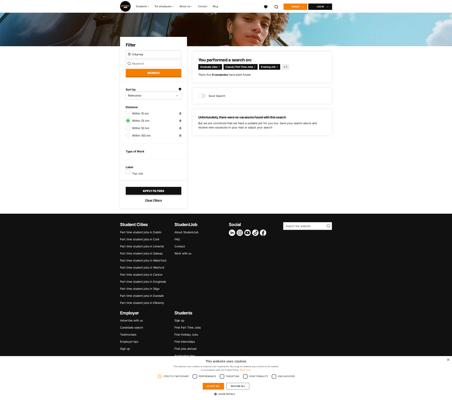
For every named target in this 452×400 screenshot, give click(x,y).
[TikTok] (256, 233)
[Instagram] (240, 233)
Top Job (137, 173)
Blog (215, 6)
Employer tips (129, 341)
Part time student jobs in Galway (141, 253)
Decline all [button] (238, 386)
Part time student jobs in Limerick (142, 246)
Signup (296, 6)
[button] (226, 394)
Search (153, 73)
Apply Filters (153, 191)
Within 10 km (140, 113)
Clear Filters (153, 200)
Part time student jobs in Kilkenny (142, 303)
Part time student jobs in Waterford (143, 260)
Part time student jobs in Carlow (141, 274)
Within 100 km (141, 135)
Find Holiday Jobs (186, 334)
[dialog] (226, 378)
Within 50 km (140, 128)
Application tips (184, 355)
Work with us (182, 253)
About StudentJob (186, 232)
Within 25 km (140, 120)
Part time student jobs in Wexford (142, 267)
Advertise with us (131, 320)
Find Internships (184, 341)
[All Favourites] (265, 6)
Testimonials (128, 334)
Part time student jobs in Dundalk (142, 295)
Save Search (217, 96)
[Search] (276, 6)
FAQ (177, 239)
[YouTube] (248, 233)
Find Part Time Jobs (187, 327)
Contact (202, 6)
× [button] (448, 360)
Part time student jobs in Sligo (140, 288)
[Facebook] (264, 233)
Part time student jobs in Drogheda (143, 281)
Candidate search (131, 327)
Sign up (125, 348)
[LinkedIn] (233, 233)
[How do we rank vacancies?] (180, 89)
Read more (245, 369)
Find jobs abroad (185, 348)
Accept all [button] (213, 386)
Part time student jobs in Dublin (140, 232)
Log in (320, 6)
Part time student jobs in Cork (139, 239)
